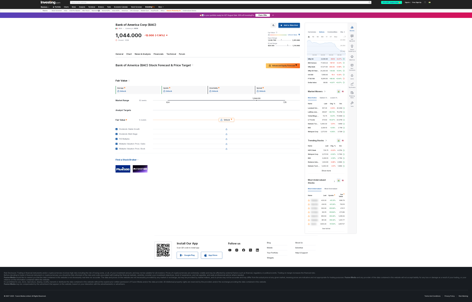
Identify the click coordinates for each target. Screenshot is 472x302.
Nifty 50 (310, 59)
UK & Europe (134, 11)
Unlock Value (292, 35)
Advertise (299, 248)
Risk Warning (463, 296)
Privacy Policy (450, 296)
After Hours (86, 11)
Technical (171, 54)
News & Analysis (143, 54)
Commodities (332, 32)
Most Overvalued (330, 189)
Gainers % (323, 98)
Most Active (312, 98)
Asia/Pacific (155, 11)
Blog (269, 243)
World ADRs (106, 11)
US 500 (310, 75)
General (119, 54)
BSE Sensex (312, 63)
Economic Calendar (121, 7)
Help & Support (301, 253)
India (65, 11)
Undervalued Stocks (189, 11)
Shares (45, 11)
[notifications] (425, 2)
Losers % (333, 98)
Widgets (270, 258)
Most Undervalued (314, 189)
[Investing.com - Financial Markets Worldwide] (50, 2)
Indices (321, 32)
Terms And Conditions (432, 296)
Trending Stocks (316, 140)
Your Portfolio (272, 253)
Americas (125, 11)
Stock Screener (136, 7)
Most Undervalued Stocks (317, 181)
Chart (129, 54)
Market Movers (315, 91)
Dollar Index (312, 82)
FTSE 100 (311, 79)
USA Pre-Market (74, 11)
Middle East (145, 11)
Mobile (270, 248)
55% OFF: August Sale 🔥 (391, 2)
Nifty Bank (311, 67)
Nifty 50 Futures (313, 71)
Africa (162, 11)
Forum (182, 54)
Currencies (312, 32)
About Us (299, 243)
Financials (158, 54)
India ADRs (116, 11)
